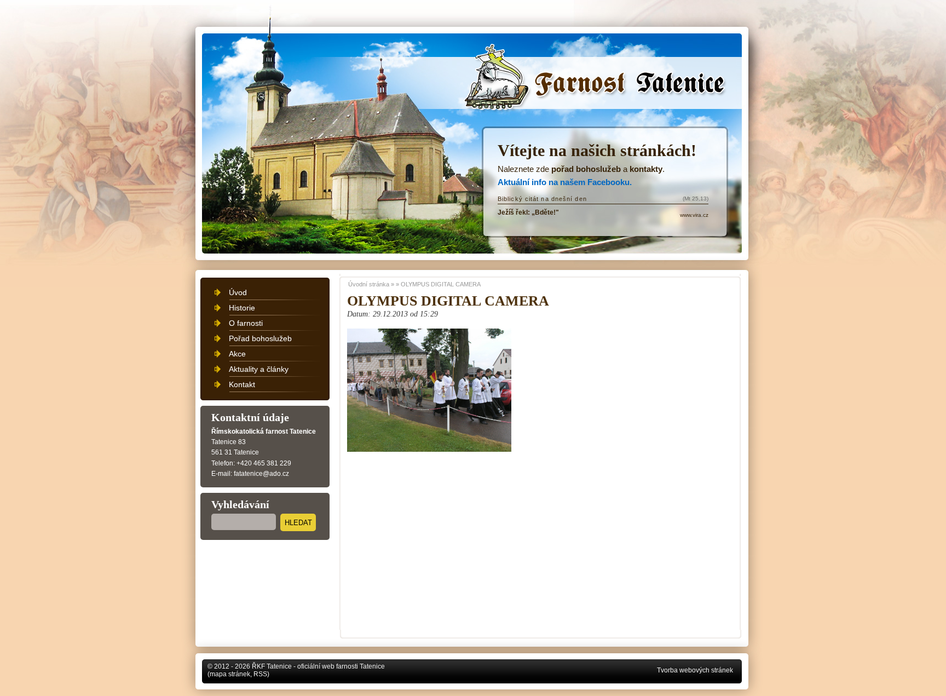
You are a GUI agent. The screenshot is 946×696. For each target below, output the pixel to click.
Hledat (298, 523)
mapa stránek (230, 674)
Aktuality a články (259, 369)
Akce (237, 353)
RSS (260, 674)
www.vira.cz (694, 215)
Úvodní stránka (514, 61)
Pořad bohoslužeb (260, 338)
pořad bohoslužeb (586, 169)
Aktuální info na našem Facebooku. (565, 182)
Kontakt (242, 384)
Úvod (238, 292)
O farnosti (246, 323)
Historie (242, 307)
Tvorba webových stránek (695, 670)
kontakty (646, 169)
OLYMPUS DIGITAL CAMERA (441, 284)
